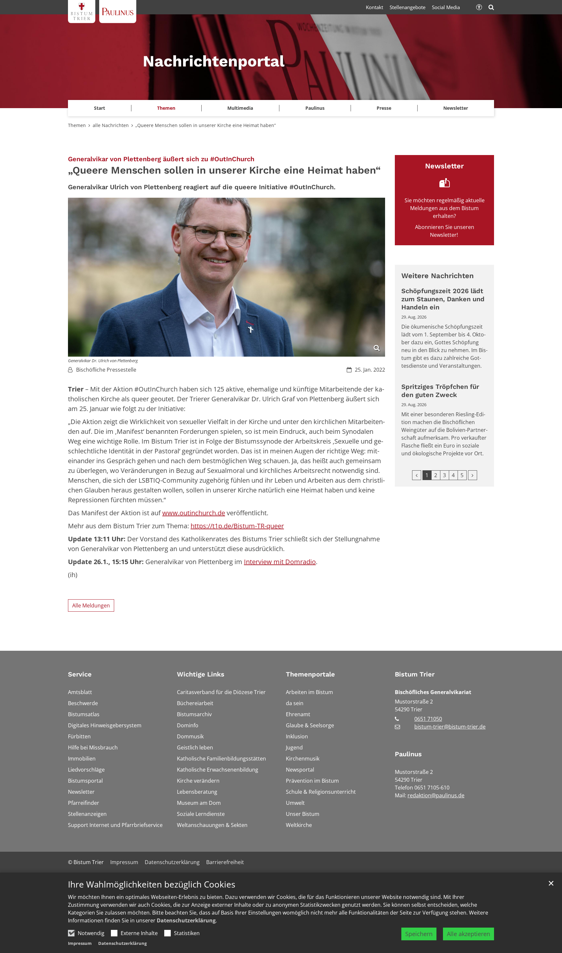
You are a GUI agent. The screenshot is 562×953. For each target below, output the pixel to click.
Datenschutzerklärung (186, 920)
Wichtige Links (200, 674)
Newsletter (455, 108)
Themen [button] (166, 108)
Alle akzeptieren (468, 934)
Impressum (80, 943)
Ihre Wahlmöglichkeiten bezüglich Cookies (151, 884)
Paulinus (408, 754)
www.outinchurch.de (193, 512)
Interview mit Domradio (280, 561)
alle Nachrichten (111, 125)
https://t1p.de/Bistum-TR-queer (237, 525)
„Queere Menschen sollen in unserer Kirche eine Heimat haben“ (205, 125)
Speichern (419, 934)
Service (80, 674)
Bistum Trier (415, 674)
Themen (77, 125)
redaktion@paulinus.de (436, 795)
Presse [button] (384, 108)
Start (99, 108)
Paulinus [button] (315, 108)
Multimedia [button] (240, 108)
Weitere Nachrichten (437, 276)
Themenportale (310, 674)
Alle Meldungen (91, 605)
